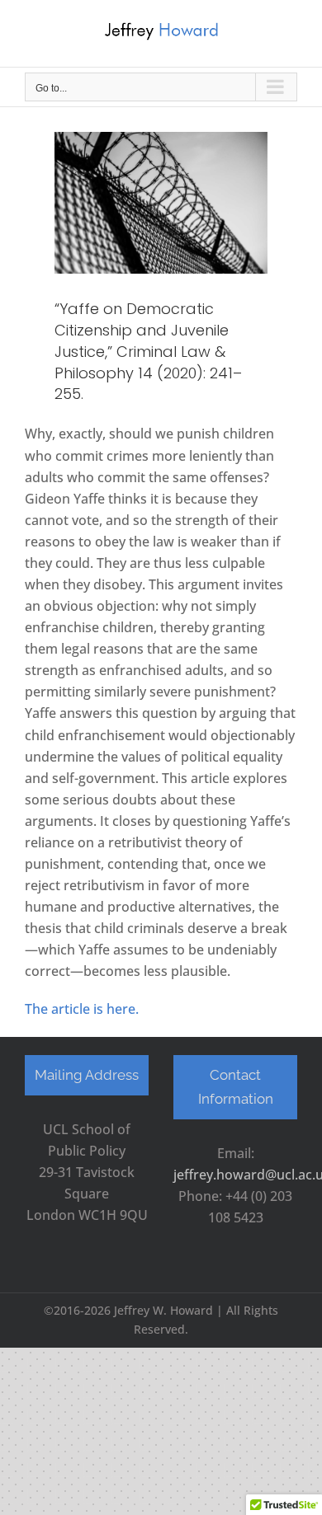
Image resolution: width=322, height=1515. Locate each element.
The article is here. (83, 1009)
